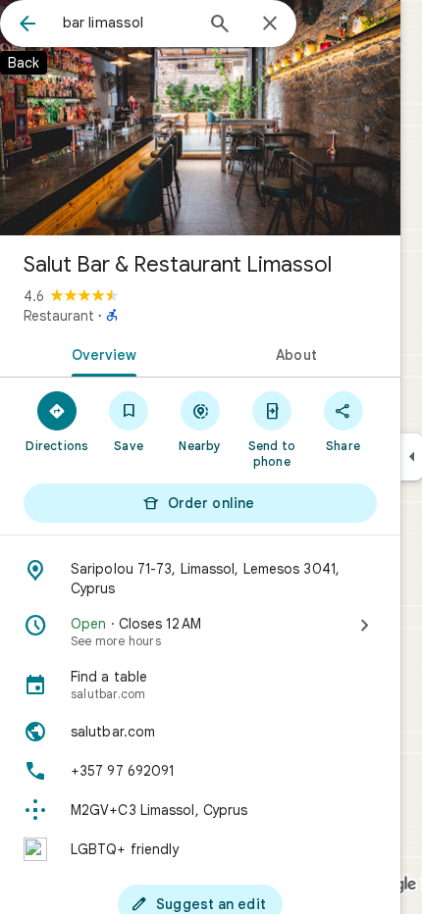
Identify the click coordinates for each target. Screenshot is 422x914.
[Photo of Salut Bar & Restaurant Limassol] (200, 117)
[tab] (100, 353)
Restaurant (59, 316)
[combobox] (127, 22)
